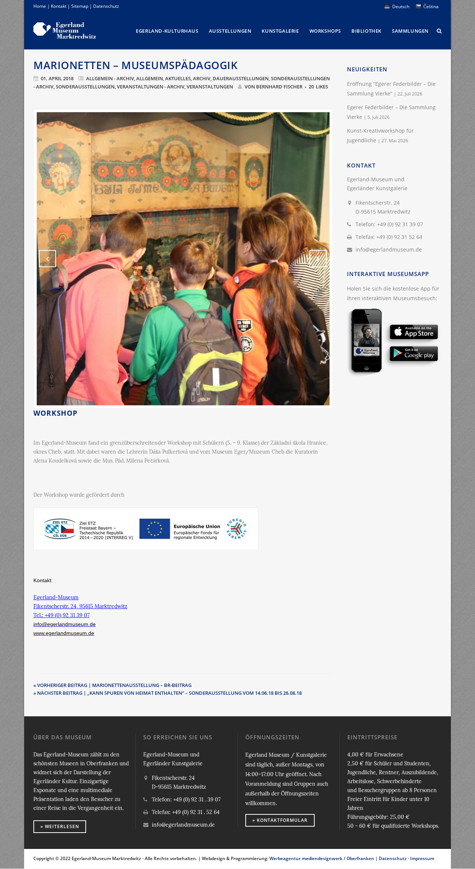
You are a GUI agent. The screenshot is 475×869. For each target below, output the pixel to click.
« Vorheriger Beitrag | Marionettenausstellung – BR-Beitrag (112, 685)
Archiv (201, 78)
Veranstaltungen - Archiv (150, 86)
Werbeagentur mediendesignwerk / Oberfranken (321, 858)
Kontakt (58, 6)
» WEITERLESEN (59, 826)
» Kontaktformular (280, 820)
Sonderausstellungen (85, 86)
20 (318, 86)
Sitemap (79, 6)
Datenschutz (106, 6)
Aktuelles (178, 78)
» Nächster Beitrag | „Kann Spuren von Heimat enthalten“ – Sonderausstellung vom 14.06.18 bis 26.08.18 (167, 693)
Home (39, 6)
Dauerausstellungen (241, 78)
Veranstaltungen (210, 86)
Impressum (422, 858)
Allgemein (149, 78)
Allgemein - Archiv (110, 78)
